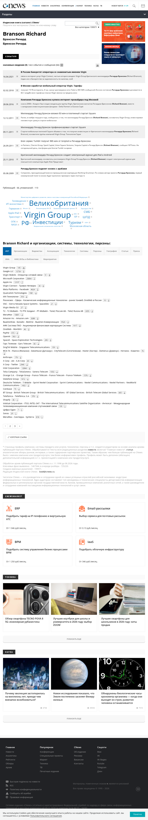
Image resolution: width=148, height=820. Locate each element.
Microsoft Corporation (13, 278)
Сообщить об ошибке (20, 793)
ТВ (101, 6)
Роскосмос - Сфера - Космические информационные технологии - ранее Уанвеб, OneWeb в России (52, 300)
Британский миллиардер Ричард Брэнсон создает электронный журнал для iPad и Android (66, 155)
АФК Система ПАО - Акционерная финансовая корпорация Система (37, 325)
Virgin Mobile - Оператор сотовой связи (22, 274)
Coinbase (7, 388)
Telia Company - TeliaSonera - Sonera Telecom (25, 371)
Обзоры (10, 763)
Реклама (78, 755)
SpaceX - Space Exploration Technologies (22, 340)
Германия (14, 208)
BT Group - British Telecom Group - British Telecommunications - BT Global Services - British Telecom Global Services (59, 392)
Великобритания (59, 203)
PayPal (6, 332)
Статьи (125, 251)
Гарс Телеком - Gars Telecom (17, 343)
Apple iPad (13, 212)
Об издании (80, 751)
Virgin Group (47, 214)
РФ (25, 223)
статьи (129, 449)
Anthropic (8, 357)
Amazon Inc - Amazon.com (16, 318)
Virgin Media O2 (11, 307)
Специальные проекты (51, 755)
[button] (134, 6)
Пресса (136, 251)
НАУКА (96, 6)
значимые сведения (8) (15, 65)
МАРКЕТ (79, 6)
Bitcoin (25, 208)
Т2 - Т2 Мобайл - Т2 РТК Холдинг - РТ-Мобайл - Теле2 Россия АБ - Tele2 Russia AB (43, 311)
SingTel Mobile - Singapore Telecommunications (26, 347)
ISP (75, 216)
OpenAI (6, 336)
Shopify (6, 399)
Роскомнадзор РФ (42, 208)
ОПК (13, 221)
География (112, 251)
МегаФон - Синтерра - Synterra (18, 417)
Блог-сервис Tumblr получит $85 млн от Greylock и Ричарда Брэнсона (56, 141)
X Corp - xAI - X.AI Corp (14, 360)
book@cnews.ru (47, 471)
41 (24, 268)
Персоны (97, 251)
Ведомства (37, 251)
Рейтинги (10, 759)
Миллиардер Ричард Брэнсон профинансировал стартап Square (53, 127)
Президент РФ (86, 208)
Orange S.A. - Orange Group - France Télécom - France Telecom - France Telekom (42, 375)
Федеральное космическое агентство (47, 226)
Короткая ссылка (18, 437)
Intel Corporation (11, 368)
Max (99, 751)
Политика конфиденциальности (26, 789)
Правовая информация (21, 797)
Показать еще (74, 639)
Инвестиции (48, 222)
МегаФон (7, 314)
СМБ (87, 212)
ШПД (86, 217)
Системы (84, 251)
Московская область (80, 226)
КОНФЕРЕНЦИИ (68, 6)
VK (98, 755)
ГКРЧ (86, 223)
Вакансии (79, 759)
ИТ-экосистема (13, 204)
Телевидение (19, 200)
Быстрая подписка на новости (25, 781)
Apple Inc (7, 282)
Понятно (137, 814)
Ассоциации (53, 251)
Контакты (79, 763)
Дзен (99, 771)
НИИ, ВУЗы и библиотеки (26, 259)
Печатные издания (49, 771)
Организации (20, 251)
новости (92, 449)
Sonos (6, 413)
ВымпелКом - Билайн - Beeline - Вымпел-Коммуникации (31, 322)
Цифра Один (9, 409)
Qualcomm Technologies (15, 293)
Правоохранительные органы (64, 208)
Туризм (74, 222)
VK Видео (101, 759)
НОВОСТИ (45, 6)
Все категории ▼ (87, 27)
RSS (11, 785)
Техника (44, 763)
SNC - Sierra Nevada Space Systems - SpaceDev (26, 303)
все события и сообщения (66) (44, 65)
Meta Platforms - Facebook (16, 289)
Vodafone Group (11, 379)
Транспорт (14, 216)
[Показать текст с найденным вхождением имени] (61, 65)
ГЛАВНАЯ (36, 6)
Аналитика (55, 6)
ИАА (7, 259)
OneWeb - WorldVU (12, 329)
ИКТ (7, 251)
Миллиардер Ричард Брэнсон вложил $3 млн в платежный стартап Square (58, 113)
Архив (9, 767)
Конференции (47, 751)
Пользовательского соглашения (46, 815)
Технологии (69, 251)
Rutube (100, 763)
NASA (14, 224)
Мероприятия (49, 259)
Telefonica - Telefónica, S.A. (16, 396)
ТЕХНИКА (88, 6)
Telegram (101, 767)
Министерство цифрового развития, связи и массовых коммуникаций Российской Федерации (54, 197)
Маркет (43, 759)
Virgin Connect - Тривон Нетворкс (19, 285)
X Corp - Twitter (10, 364)
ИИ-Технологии (10, 296)
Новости (10, 751)
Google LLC (8, 271)
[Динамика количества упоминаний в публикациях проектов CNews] (98, 65)
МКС (75, 214)
